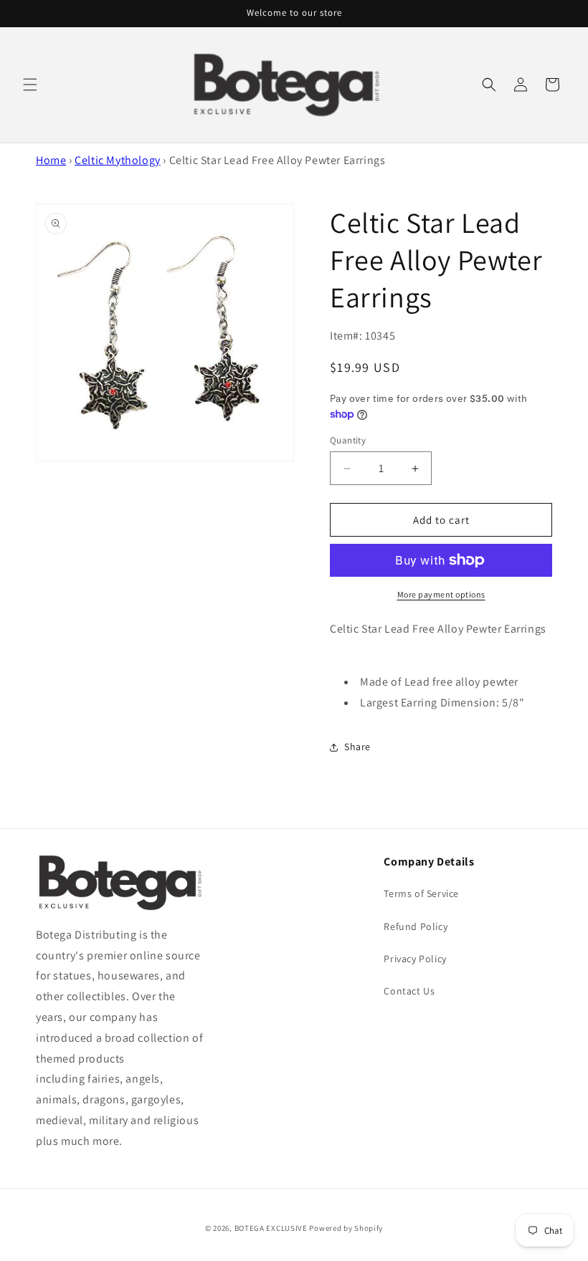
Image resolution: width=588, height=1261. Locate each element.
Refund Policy (415, 926)
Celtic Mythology (118, 160)
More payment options (441, 594)
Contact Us (409, 990)
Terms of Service (421, 893)
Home (51, 160)
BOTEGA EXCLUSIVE (271, 1228)
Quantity (348, 440)
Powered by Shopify (346, 1228)
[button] (30, 84)
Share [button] (357, 746)
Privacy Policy (415, 958)
